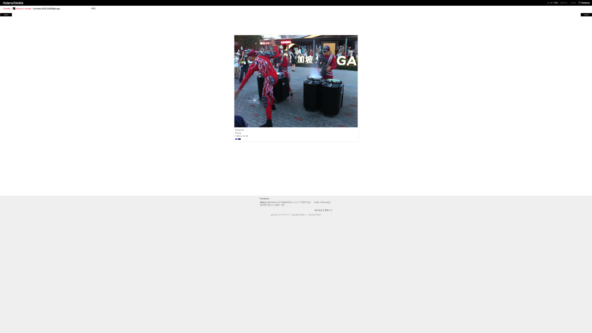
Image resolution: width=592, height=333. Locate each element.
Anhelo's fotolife (23, 8)
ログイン (564, 3)
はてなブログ (315, 215)
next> (586, 15)
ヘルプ (573, 3)
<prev (6, 15)
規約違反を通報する (323, 210)
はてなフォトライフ (280, 215)
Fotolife (6, 8)
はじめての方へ (299, 215)
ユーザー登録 (552, 3)
